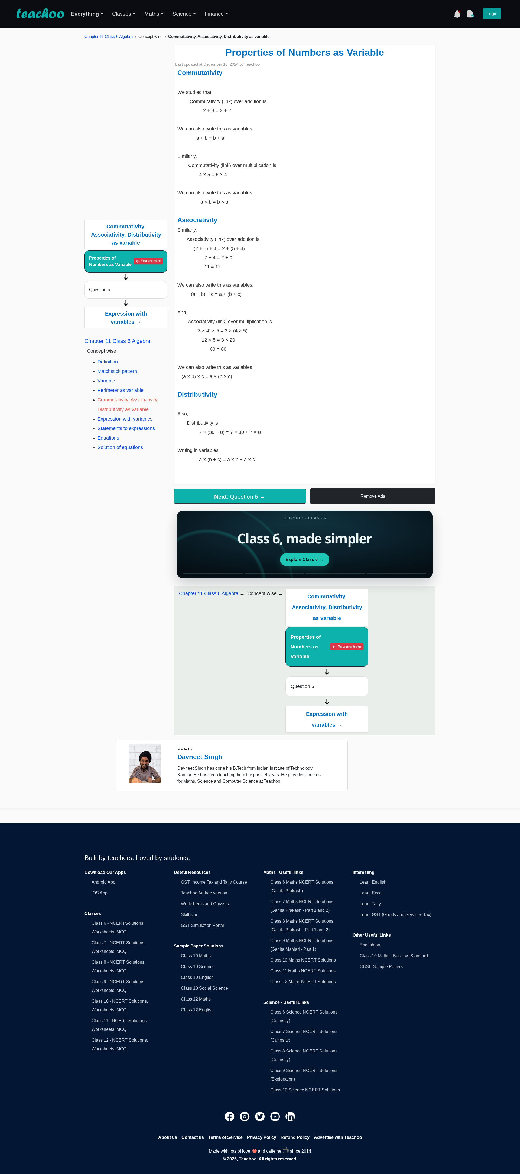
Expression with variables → (126, 318)
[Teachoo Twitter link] (260, 1116)
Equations (108, 438)
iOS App (100, 893)
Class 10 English (197, 977)
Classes (121, 14)
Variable (106, 380)
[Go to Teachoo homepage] (40, 13)
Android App (103, 882)
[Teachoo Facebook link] (230, 1116)
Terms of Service (225, 1137)
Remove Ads (372, 496)
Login (492, 13)
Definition (108, 362)
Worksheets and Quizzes (205, 903)
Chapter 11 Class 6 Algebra (108, 36)
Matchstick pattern (117, 371)
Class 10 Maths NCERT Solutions (303, 960)
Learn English (373, 882)
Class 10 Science (198, 966)
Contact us (192, 1137)
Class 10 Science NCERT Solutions (305, 1090)
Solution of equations (120, 447)
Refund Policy (295, 1137)
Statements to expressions (126, 428)
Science (182, 14)
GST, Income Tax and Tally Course (214, 882)
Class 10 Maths (196, 955)
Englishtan (370, 945)
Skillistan (190, 914)
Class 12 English (197, 1010)
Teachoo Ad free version (204, 893)
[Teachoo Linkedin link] (290, 1116)
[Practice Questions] (470, 13)
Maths (151, 14)
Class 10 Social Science (204, 988)
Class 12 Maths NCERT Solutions (303, 981)
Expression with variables (125, 419)
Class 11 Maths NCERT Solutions (303, 971)
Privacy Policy (261, 1137)
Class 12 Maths (196, 999)
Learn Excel (371, 893)
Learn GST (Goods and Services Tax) (395, 914)
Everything (85, 14)
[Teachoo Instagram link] (245, 1116)
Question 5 (99, 289)
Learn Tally (370, 903)
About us (167, 1137)
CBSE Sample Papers (381, 966)
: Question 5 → (239, 496)
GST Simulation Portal (202, 925)
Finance (214, 14)
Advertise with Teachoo (338, 1137)
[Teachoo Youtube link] (275, 1116)
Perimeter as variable (121, 390)
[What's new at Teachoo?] (457, 13)
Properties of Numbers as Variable (125, 261)
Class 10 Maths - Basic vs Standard (394, 955)
